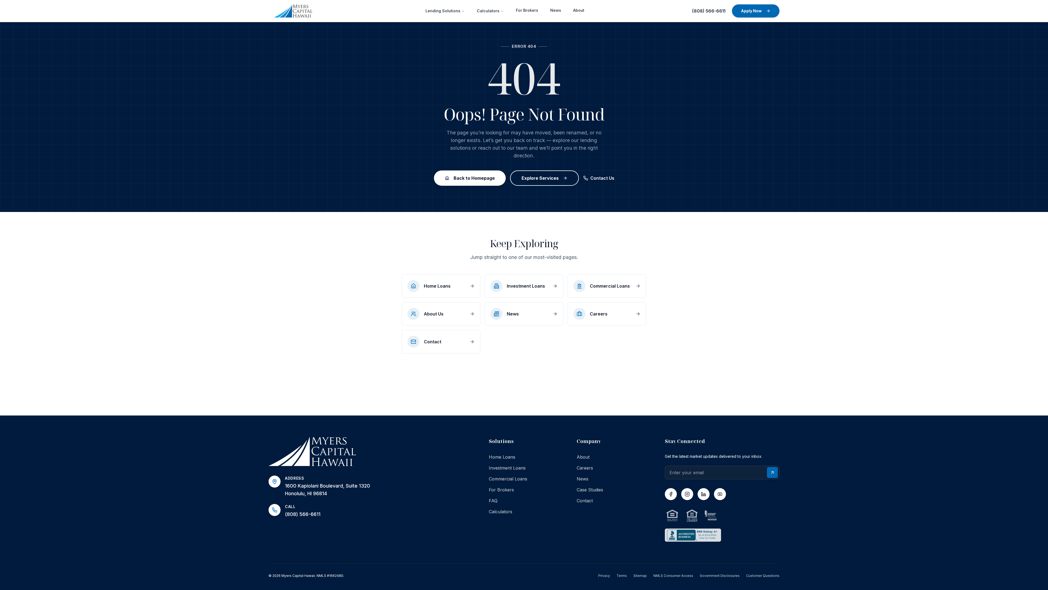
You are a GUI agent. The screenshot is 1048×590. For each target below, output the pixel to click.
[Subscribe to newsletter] (772, 472)
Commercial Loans (508, 479)
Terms (622, 576)
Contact (585, 500)
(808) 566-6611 (708, 11)
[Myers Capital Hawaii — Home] (370, 452)
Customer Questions (762, 576)
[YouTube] (720, 494)
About (578, 10)
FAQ (493, 500)
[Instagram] (687, 494)
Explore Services (540, 178)
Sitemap (640, 576)
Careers (585, 468)
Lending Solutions (442, 10)
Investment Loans (507, 468)
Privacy (604, 576)
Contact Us (602, 178)
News (555, 10)
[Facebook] (671, 494)
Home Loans (502, 457)
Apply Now (751, 10)
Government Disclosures (720, 576)
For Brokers (527, 10)
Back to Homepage (474, 178)
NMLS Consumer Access (673, 576)
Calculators (488, 10)
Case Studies (590, 489)
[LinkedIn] (704, 494)
